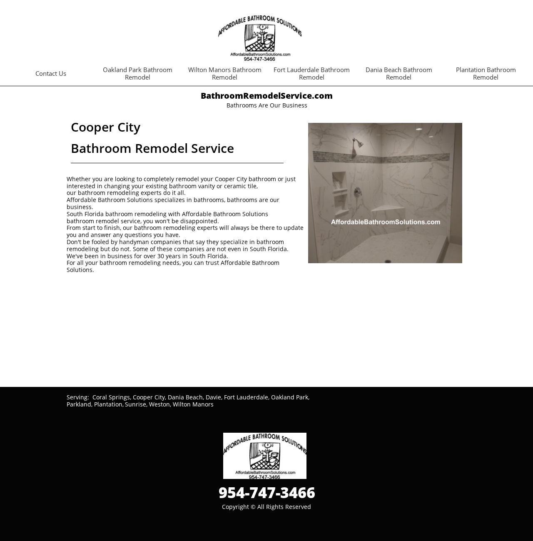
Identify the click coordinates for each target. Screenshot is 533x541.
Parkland (79, 404)
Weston (159, 404)
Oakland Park (289, 397)
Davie (213, 397)
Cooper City (149, 397)
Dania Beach (185, 397)
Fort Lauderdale (246, 397)
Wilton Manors (193, 404)
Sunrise (135, 404)
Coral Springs (111, 397)
